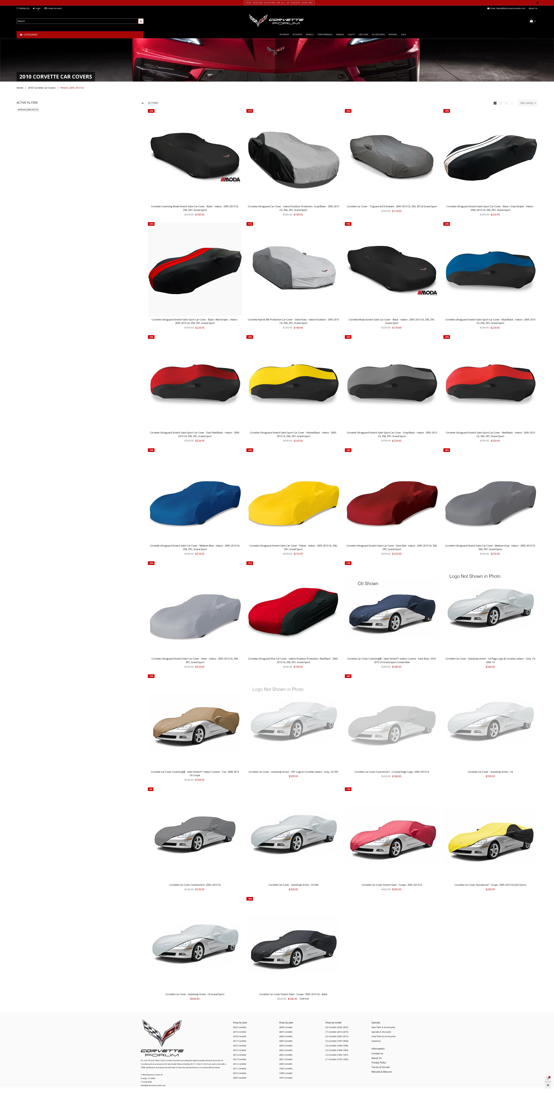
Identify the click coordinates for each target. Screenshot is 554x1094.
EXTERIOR (297, 34)
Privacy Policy (378, 1062)
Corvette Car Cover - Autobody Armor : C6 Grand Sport (194, 994)
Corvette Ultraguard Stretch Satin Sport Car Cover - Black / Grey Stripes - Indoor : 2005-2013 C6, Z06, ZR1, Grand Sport (490, 208)
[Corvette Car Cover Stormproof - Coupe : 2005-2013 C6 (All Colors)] (490, 834)
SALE (403, 34)
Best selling (527, 103)
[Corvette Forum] (277, 20)
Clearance (376, 1041)
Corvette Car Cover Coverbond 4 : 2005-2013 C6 (195, 884)
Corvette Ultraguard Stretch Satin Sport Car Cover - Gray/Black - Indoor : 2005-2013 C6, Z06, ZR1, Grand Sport (392, 434)
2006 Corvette (285, 1036)
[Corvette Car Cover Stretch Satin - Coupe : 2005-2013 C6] (392, 834)
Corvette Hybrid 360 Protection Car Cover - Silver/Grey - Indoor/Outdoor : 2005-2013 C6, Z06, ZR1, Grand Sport (293, 321)
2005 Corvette (285, 1041)
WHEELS (310, 34)
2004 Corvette (285, 1045)
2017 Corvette (239, 1041)
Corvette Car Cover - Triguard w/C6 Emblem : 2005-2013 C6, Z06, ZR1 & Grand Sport (392, 206)
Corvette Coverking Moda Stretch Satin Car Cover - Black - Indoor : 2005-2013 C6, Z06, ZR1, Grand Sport (195, 208)
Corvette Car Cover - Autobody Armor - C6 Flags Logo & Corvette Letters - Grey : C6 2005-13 (490, 660)
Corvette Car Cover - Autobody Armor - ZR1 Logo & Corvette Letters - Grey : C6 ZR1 (293, 771)
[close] (45, 1074)
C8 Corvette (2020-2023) (336, 1027)
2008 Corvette (285, 1027)
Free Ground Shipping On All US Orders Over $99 (279, 2)
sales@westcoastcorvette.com (153, 1085)
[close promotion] (537, 3)
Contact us (377, 1053)
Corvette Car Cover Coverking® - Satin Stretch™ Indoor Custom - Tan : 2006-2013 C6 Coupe (195, 773)
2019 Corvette (239, 1031)
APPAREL (393, 34)
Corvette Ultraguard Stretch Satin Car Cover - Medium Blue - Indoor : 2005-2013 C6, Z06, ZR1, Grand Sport (195, 547)
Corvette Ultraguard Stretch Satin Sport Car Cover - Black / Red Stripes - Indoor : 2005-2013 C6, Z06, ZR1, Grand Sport (195, 321)
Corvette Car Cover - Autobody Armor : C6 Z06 (293, 884)
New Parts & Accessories (383, 1027)
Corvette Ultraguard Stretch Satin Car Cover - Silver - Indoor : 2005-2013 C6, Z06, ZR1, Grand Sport (194, 660)
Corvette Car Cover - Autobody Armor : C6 (490, 771)
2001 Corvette (285, 1059)
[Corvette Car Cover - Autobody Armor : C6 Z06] (293, 834)
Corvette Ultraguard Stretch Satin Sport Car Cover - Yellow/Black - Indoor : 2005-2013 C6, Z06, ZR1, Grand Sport (293, 434)
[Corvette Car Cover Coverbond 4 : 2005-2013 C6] (195, 834)
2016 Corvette (239, 1045)
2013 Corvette (239, 1059)
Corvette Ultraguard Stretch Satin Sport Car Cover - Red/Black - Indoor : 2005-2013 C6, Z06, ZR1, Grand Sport (490, 434)
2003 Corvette (285, 1050)
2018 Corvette (239, 1036)
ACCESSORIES (378, 34)
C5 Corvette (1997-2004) (336, 1041)
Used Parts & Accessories (383, 1036)
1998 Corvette (285, 1073)
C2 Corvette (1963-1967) (336, 1054)
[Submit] (141, 21)
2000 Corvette (285, 1064)
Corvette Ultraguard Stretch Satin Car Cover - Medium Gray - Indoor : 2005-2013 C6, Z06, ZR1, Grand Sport (490, 547)
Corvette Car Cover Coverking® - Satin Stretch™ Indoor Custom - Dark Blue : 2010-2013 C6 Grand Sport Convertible (392, 660)
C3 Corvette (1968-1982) (336, 1050)
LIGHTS (351, 34)
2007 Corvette (285, 1031)
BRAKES (340, 34)
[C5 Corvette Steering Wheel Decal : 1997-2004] (6, 1080)
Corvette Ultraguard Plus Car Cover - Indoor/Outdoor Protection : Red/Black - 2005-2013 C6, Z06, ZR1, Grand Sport (293, 660)
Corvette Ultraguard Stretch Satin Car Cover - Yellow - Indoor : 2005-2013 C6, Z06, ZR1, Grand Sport (293, 547)
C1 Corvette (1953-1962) (336, 1059)
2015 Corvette (239, 1050)
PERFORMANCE (325, 34)
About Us (533, 8)
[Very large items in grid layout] (506, 103)
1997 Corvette (285, 1077)
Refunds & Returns (381, 1071)
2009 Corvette (239, 1077)
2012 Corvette (239, 1064)
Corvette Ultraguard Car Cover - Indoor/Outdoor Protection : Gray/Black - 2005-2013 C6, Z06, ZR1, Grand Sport (293, 208)
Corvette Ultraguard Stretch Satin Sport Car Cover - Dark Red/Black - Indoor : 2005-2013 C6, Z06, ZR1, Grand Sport (195, 434)
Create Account (54, 8)
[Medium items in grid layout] (495, 103)
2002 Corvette (285, 1054)
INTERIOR (284, 34)
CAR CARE (363, 34)
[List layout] (512, 103)
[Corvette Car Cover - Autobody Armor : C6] (490, 721)
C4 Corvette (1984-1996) (336, 1045)
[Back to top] (548, 1085)
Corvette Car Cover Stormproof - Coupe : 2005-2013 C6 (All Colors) (490, 884)
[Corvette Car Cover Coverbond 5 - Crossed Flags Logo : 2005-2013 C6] (392, 721)
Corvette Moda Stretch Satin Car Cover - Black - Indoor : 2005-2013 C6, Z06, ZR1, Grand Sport (392, 321)
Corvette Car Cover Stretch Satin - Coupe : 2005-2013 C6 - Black (293, 994)
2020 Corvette (239, 1027)
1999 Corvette (285, 1068)
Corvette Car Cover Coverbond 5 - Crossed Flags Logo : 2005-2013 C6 (392, 771)
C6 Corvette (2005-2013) (336, 1036)
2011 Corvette (239, 1068)
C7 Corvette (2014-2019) (336, 1031)
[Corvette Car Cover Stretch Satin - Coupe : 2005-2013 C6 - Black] (293, 944)
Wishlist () (24, 8)
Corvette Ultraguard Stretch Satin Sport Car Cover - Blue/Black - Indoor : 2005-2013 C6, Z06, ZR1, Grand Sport (490, 321)
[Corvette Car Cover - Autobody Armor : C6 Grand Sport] (195, 944)
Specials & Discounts (381, 1031)
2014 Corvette (239, 1054)
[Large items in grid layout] (500, 103)
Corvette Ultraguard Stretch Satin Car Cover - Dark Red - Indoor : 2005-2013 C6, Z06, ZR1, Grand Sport (391, 547)
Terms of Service (380, 1067)
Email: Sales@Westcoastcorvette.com (507, 8)
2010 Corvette (239, 1073)
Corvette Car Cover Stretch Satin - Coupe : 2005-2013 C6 (392, 884)
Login (38, 8)
